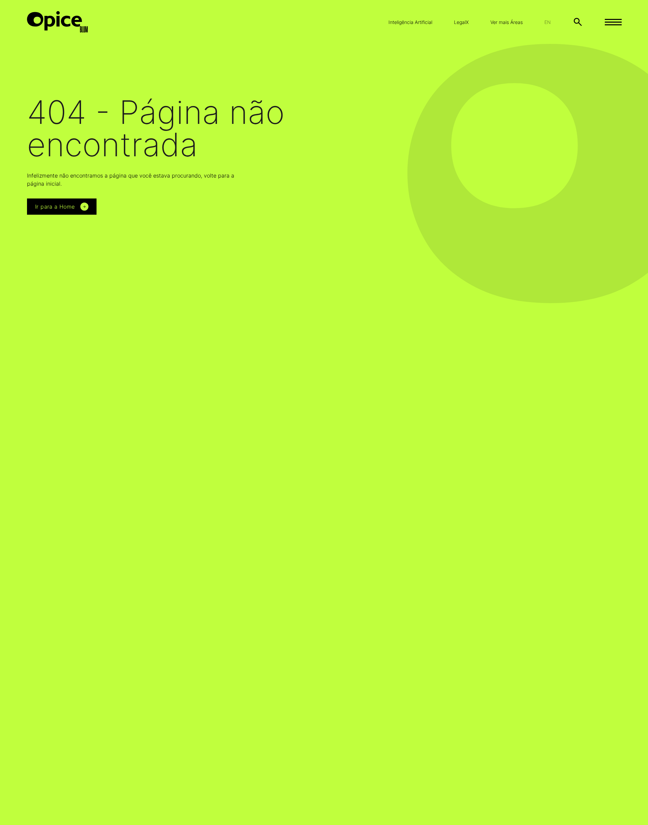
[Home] (63, 22)
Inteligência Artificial (410, 22)
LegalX (461, 22)
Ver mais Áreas (506, 22)
